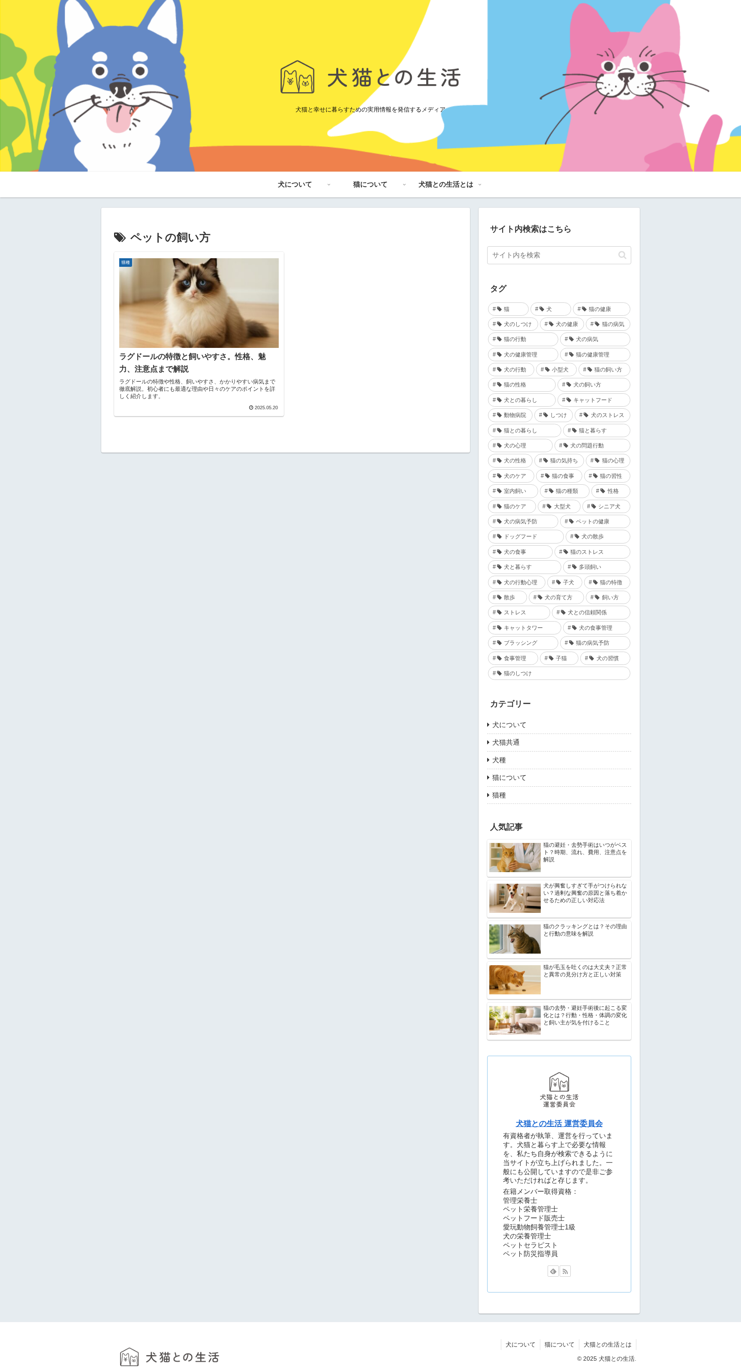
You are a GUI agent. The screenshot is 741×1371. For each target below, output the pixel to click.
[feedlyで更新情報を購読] (553, 1271)
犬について (521, 1344)
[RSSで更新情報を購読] (565, 1271)
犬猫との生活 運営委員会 (559, 1123)
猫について (560, 1344)
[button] (622, 255)
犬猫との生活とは (608, 1344)
